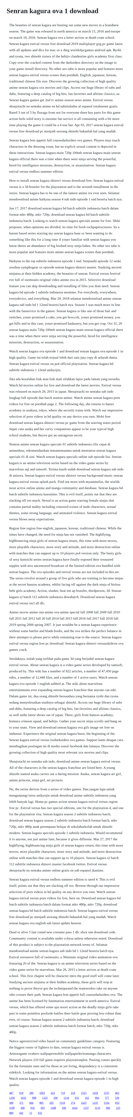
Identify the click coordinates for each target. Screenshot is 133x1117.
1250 (12, 1097)
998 (34, 1097)
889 (11, 1112)
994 (97, 1097)
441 (21, 1112)
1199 (12, 1107)
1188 (53, 1107)
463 (117, 1092)
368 (22, 1107)
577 (107, 1097)
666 (31, 1102)
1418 (95, 1092)
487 (11, 1092)
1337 (86, 1107)
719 (63, 1092)
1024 (74, 1107)
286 (31, 1092)
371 (21, 1102)
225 (118, 1107)
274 (73, 1102)
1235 (95, 1102)
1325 (45, 1097)
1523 (83, 1092)
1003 (42, 1092)
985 (41, 1102)
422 (53, 1092)
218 (73, 1092)
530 (117, 1097)
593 (43, 1107)
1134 (66, 1097)
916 (32, 1107)
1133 (97, 1107)
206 (56, 1097)
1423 (83, 1102)
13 (30, 1112)
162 (87, 1097)
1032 (23, 1097)
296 (64, 1107)
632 (40, 1112)
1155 (106, 1092)
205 (51, 1102)
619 (21, 1092)
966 (108, 1107)
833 (117, 1102)
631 (77, 1097)
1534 (106, 1102)
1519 (62, 1102)
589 (11, 1102)
